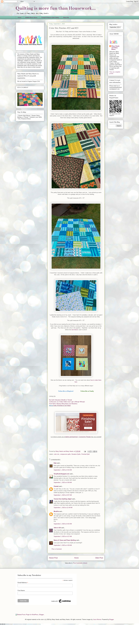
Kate (55, 463)
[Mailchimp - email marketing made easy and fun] (61, 602)
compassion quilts (65, 454)
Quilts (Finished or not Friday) (62, 405)
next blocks (74, 329)
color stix (56, 454)
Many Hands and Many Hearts (115, 47)
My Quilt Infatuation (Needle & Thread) (60, 400)
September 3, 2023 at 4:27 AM (63, 536)
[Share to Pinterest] (96, 451)
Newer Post (53, 558)
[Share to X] (92, 451)
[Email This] (89, 451)
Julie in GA (57, 527)
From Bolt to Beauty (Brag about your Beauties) (63, 403)
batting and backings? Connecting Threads (78, 437)
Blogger (111, 619)
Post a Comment (57, 549)
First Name (21, 590)
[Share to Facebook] (94, 451)
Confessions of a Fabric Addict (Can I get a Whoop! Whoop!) (67, 402)
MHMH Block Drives (31, 17)
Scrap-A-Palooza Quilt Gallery (50, 17)
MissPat (56, 511)
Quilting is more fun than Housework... (56, 8)
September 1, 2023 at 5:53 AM (63, 470)
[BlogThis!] (90, 451)
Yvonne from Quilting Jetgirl (63, 499)
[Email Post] (84, 451)
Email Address (23, 583)
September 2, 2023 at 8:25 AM (63, 524)
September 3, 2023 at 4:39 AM (63, 545)
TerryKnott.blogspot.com (61, 474)
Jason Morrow (97, 619)
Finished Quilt (85, 454)
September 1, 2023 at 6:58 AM (63, 482)
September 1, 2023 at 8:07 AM (63, 495)
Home (19, 17)
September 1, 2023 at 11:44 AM (63, 507)
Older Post (99, 558)
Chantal (56, 486)
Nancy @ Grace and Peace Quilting (65, 540)
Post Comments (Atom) (80, 563)
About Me (66, 17)
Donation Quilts (76, 454)
